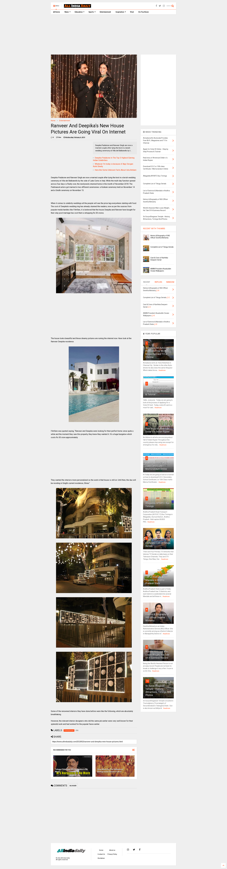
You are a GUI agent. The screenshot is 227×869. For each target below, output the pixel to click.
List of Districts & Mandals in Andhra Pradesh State (154, 580)
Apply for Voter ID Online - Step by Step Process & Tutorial (158, 391)
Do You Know (143, 12)
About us (112, 850)
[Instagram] (164, 6)
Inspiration (120, 12)
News (67, 12)
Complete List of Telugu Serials (162, 247)
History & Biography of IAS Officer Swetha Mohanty (157, 617)
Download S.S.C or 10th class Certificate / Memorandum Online (157, 465)
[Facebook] (156, 6)
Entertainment (105, 12)
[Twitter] (160, 6)
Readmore (162, 370)
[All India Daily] (77, 6)
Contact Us (101, 854)
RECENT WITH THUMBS (154, 228)
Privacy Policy (112, 854)
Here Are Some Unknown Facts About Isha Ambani (115, 170)
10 (147, 681)
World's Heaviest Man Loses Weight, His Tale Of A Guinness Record (157, 654)
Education (79, 12)
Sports (91, 12)
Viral (132, 12)
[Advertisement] (113, 34)
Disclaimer (101, 858)
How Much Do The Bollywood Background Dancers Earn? (110, 770)
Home (57, 12)
